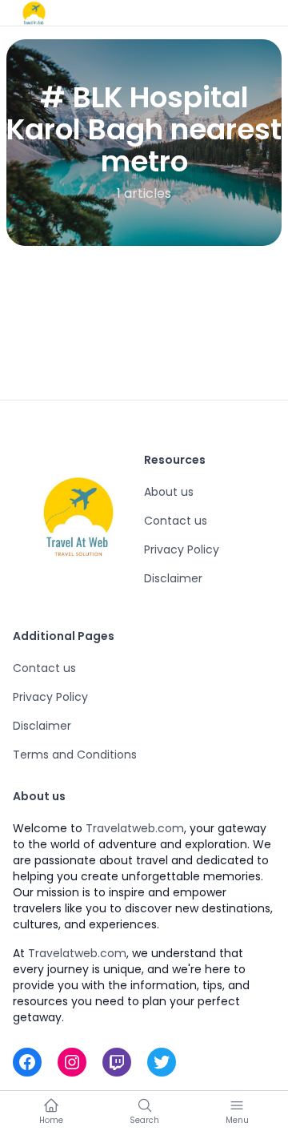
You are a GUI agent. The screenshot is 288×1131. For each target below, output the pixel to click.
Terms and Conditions (75, 755)
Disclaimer (173, 578)
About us (169, 492)
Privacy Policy (181, 549)
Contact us (175, 521)
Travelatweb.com (135, 828)
